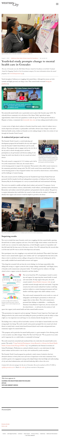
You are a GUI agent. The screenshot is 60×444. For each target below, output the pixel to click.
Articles (4, 383)
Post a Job (4, 426)
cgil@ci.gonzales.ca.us (8, 367)
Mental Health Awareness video (42, 282)
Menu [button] (57, 4)
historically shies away (29, 120)
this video (22, 367)
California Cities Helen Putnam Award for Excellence (24, 58)
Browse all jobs (6, 424)
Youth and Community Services (10, 385)
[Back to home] (9, 4)
